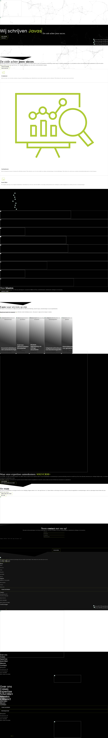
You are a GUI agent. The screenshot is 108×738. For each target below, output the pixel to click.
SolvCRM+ (4, 661)
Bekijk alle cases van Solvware (7, 312)
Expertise (3, 659)
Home (2, 653)
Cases (2, 657)
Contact (3, 665)
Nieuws (3, 663)
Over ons (3, 655)
